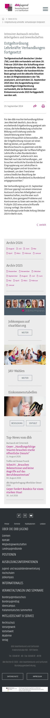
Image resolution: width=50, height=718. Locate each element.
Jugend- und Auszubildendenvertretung (21, 569)
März (18, 253)
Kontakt (6, 540)
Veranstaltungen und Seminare (22, 590)
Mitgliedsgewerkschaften (14, 544)
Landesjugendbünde (12, 549)
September (13, 276)
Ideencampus (8, 606)
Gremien (6, 536)
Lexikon (43, 524)
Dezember (12, 271)
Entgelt (33, 423)
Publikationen (30, 524)
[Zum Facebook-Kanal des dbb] (19, 516)
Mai (34, 248)
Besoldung (16, 423)
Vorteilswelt (8, 631)
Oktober (37, 271)
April (10, 253)
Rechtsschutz (8, 623)
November (25, 271)
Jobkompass (8, 577)
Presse (6, 524)
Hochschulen (8, 573)
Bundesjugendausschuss (14, 597)
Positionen (9, 554)
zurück (42, 224)
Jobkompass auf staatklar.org (19, 323)
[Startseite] (3, 19)
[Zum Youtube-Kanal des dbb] (31, 516)
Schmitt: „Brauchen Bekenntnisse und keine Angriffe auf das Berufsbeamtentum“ (20, 469)
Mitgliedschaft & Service (18, 616)
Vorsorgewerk (8, 627)
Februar (28, 253)
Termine (17, 524)
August (11, 248)
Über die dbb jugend (15, 529)
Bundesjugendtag (10, 601)
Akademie (7, 636)
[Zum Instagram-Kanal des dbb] (25, 516)
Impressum (37, 676)
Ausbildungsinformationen (20, 562)
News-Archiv (12, 19)
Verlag (5, 640)
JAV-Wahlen (16, 371)
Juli (20, 248)
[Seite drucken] (42, 106)
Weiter (25, 332)
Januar (38, 253)
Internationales (12, 583)
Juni (27, 248)
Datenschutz (12, 676)
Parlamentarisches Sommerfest (17, 610)
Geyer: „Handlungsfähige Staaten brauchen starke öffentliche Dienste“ (20, 450)
